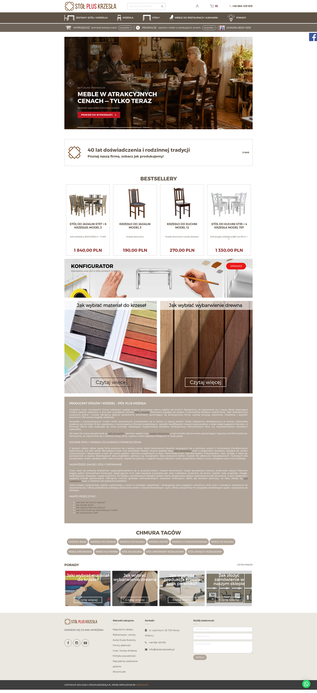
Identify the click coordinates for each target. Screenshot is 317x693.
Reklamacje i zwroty (124, 634)
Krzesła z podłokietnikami (189, 541)
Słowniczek (119, 671)
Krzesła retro (158, 541)
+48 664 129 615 (242, 6)
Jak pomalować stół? (87, 512)
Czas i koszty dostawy (125, 650)
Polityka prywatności (124, 655)
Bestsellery (158, 178)
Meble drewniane (80, 551)
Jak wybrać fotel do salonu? (91, 507)
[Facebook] (68, 643)
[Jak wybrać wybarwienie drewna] (135, 583)
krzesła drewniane (159, 433)
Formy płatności (122, 645)
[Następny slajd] (247, 83)
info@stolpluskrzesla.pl (162, 649)
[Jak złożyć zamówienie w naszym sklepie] (229, 587)
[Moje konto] (197, 6)
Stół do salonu (132, 551)
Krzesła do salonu (132, 541)
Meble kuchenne (107, 551)
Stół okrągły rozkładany (205, 551)
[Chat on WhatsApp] (306, 684)
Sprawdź (236, 266)
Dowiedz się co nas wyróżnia (83, 629)
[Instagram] (76, 643)
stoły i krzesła (142, 412)
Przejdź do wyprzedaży (97, 115)
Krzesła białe (77, 541)
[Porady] (240, 17)
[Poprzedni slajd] (70, 83)
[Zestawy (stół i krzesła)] (89, 17)
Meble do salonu (222, 541)
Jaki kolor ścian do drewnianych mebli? (97, 510)
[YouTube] (85, 643)
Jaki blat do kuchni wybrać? (91, 502)
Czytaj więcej (245, 564)
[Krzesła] (128, 17)
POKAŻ (88, 186)
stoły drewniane (183, 450)
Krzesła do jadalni (103, 541)
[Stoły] (154, 17)
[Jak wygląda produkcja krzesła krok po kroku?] (182, 587)
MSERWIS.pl (142, 685)
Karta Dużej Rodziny (124, 640)
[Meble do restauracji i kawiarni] (197, 17)
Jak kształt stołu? (85, 505)
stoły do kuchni (116, 433)
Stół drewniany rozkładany (165, 551)
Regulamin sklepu (123, 629)
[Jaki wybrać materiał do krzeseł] (87, 583)
